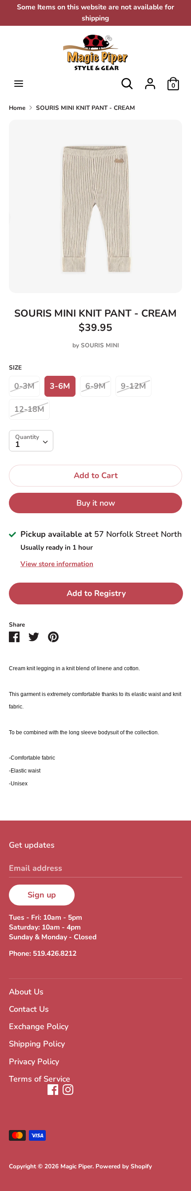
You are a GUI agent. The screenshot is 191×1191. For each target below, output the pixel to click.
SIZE (15, 367)
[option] (95, 206)
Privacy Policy (34, 1061)
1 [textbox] (17, 444)
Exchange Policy (38, 1026)
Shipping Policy (37, 1043)
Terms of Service (39, 1079)
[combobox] (31, 440)
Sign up (42, 894)
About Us (26, 991)
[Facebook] (53, 1089)
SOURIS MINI (100, 345)
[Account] (150, 81)
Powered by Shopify (124, 1166)
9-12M (133, 386)
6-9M (95, 386)
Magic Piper (76, 1166)
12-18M (29, 409)
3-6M (60, 386)
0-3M (24, 386)
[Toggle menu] (18, 83)
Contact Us (29, 1009)
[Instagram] (68, 1089)
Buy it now (95, 503)
